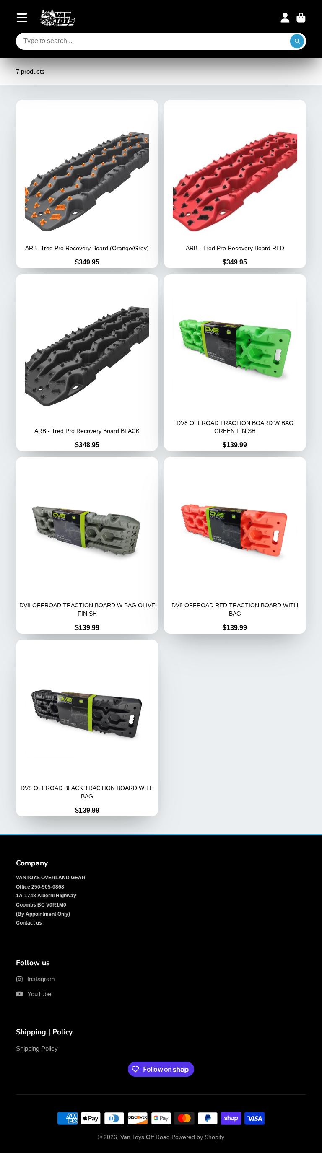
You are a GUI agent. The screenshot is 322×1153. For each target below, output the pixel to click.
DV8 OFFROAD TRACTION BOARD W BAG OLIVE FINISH (87, 545)
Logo (57, 18)
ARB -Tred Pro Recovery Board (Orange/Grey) (87, 184)
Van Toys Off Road (145, 1137)
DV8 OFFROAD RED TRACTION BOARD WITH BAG (235, 545)
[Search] (297, 41)
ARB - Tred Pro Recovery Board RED (235, 184)
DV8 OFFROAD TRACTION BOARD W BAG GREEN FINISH (235, 362)
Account (285, 18)
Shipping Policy (37, 1048)
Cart (301, 18)
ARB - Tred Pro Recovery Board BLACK (87, 362)
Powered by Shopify (197, 1137)
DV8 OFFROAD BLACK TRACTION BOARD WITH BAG (87, 728)
